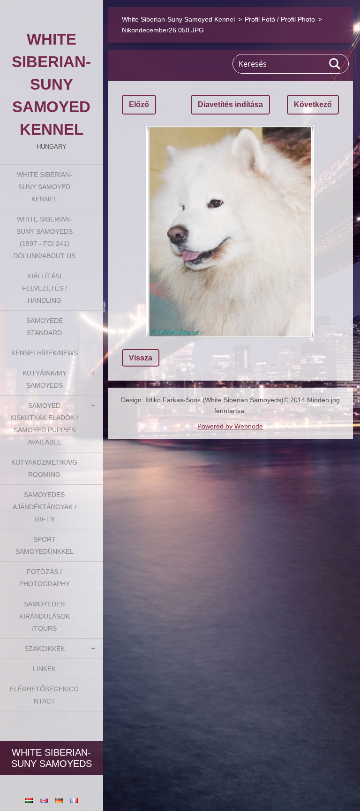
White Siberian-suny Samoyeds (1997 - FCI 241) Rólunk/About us (44, 237)
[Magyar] (29, 800)
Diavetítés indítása (230, 104)
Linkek (44, 669)
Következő (313, 104)
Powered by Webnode (230, 426)
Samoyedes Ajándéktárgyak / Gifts (44, 507)
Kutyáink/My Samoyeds (44, 379)
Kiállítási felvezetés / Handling (44, 288)
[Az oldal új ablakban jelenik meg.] (230, 231)
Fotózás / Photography (44, 578)
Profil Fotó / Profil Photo (280, 19)
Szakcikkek (44, 648)
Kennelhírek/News (44, 353)
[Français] (74, 800)
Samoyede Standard (44, 327)
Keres (335, 64)
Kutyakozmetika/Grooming (44, 468)
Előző (139, 104)
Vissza (140, 358)
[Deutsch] (59, 800)
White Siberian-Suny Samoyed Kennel (44, 187)
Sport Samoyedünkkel (44, 545)
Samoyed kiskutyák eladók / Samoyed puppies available (44, 424)
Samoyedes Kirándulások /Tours (44, 616)
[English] (44, 800)
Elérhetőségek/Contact (44, 695)
